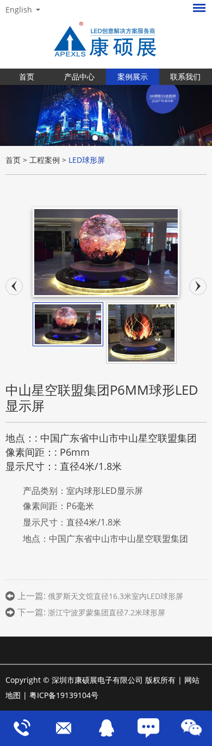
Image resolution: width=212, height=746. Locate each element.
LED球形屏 (86, 160)
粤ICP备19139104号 (63, 695)
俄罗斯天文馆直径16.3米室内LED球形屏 (115, 596)
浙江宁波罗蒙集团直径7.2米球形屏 (106, 612)
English (18, 9)
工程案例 (44, 160)
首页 (26, 76)
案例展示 (132, 76)
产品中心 (79, 76)
